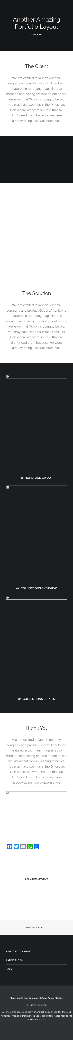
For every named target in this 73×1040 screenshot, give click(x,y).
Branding (37, 34)
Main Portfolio (34, 927)
